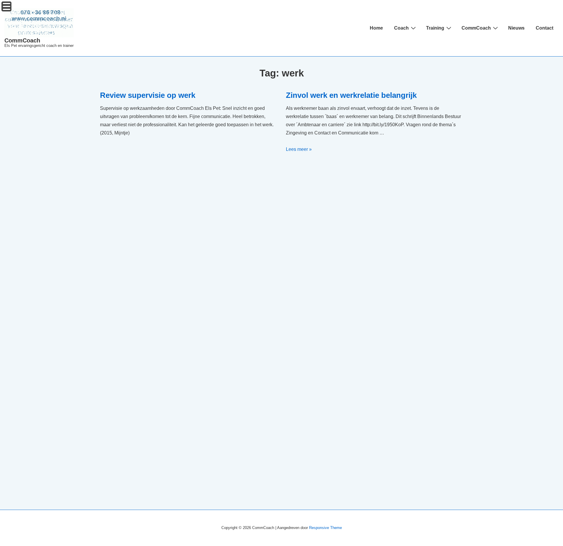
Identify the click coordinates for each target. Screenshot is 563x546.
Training (435, 27)
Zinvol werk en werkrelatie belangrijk (351, 95)
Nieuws (516, 27)
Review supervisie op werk (147, 95)
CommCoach (22, 40)
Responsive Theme (325, 527)
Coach (401, 27)
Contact (544, 27)
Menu (6, 6)
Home (376, 27)
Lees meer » (299, 149)
